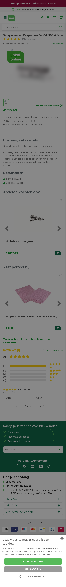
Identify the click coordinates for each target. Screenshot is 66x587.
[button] (33, 576)
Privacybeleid (31, 580)
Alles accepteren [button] (33, 561)
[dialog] (33, 561)
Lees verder (56, 554)
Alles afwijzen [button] (33, 569)
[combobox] (62, 538)
